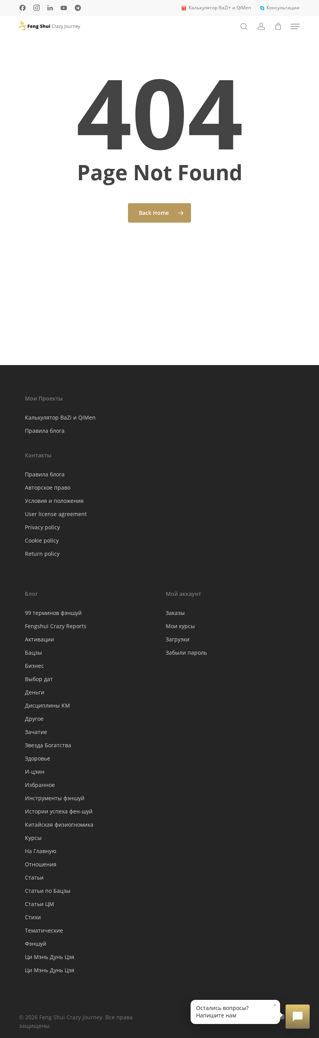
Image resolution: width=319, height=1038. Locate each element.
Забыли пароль (186, 652)
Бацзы (33, 652)
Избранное (40, 785)
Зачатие (36, 732)
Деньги (34, 692)
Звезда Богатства (48, 745)
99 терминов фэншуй (53, 612)
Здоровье (37, 758)
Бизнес (34, 665)
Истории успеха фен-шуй (59, 811)
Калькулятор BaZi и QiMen (60, 417)
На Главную (40, 851)
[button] (295, 26)
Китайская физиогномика (59, 824)
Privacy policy (42, 527)
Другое (34, 718)
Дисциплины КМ (47, 705)
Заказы (175, 612)
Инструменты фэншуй (54, 798)
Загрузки (177, 639)
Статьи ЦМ (39, 904)
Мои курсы (180, 626)
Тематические (44, 930)
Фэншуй (35, 943)
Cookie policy (42, 540)
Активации (39, 639)
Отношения (40, 864)
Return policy (42, 553)
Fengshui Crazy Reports (55, 626)
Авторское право (47, 487)
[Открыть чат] (298, 1017)
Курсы (33, 837)
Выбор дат (39, 679)
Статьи (34, 877)
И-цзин (34, 771)
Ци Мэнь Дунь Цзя (49, 957)
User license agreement (56, 514)
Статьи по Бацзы (47, 890)
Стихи (33, 917)
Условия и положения (54, 500)
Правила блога (45, 430)
